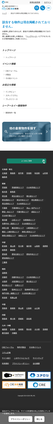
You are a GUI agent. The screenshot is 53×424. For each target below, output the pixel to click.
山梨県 (37, 246)
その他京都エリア (33, 277)
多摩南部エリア (29, 220)
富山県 (12, 246)
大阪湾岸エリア (18, 281)
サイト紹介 (6, 358)
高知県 (29, 318)
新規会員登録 (35, 2)
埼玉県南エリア (8, 203)
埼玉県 (4, 196)
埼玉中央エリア (23, 200)
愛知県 (4, 254)
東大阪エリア (31, 281)
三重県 (4, 262)
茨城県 (4, 187)
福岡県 (4, 329)
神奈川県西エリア (9, 235)
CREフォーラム (11, 71)
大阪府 (4, 281)
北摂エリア (19, 285)
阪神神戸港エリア (31, 289)
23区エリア (16, 220)
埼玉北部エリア (18, 196)
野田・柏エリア (8, 211)
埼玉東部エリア (37, 200)
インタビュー (11, 91)
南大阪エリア (7, 285)
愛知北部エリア (18, 254)
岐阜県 (4, 250)
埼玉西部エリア (8, 200)
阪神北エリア (17, 289)
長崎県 (20, 329)
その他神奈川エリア (37, 235)
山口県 (37, 308)
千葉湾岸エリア (18, 208)
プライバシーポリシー (20, 363)
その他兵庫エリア (29, 293)
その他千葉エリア (9, 215)
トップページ (31, 36)
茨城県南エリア (18, 187)
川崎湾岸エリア (32, 228)
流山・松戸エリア (33, 208)
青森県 (12, 173)
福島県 (4, 177)
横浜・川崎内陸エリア (10, 231)
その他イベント (12, 78)
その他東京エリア (29, 223)
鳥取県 (4, 308)
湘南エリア (22, 235)
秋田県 (37, 173)
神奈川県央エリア (29, 231)
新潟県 (4, 246)
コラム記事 (6, 352)
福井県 (29, 246)
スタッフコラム (12, 95)
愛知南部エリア (8, 258)
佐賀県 (12, 329)
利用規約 (5, 363)
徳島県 (4, 318)
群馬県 (12, 191)
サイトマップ (38, 358)
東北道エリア (31, 196)
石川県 (20, 246)
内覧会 (8, 74)
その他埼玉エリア (23, 203)
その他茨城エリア (33, 187)
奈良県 (4, 297)
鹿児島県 (5, 333)
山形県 (45, 173)
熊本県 (29, 329)
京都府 (4, 277)
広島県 (29, 308)
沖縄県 (14, 333)
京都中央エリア (18, 277)
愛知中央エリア (32, 254)
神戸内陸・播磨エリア (10, 293)
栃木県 (4, 191)
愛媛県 (20, 318)
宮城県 (29, 173)
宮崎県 (45, 329)
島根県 (12, 308)
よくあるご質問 (26, 161)
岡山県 (20, 308)
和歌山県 (13, 297)
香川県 (12, 318)
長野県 (45, 246)
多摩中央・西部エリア (10, 223)
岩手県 (20, 173)
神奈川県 (5, 228)
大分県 (37, 329)
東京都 (4, 220)
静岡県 (12, 250)
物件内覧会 (21, 347)
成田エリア (35, 211)
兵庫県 (4, 289)
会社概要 (36, 363)
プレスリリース (12, 99)
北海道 (4, 173)
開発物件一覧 (11, 112)
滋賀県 (4, 273)
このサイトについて (21, 358)
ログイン (47, 2)
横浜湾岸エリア (18, 228)
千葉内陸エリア (23, 211)
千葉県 (4, 208)
